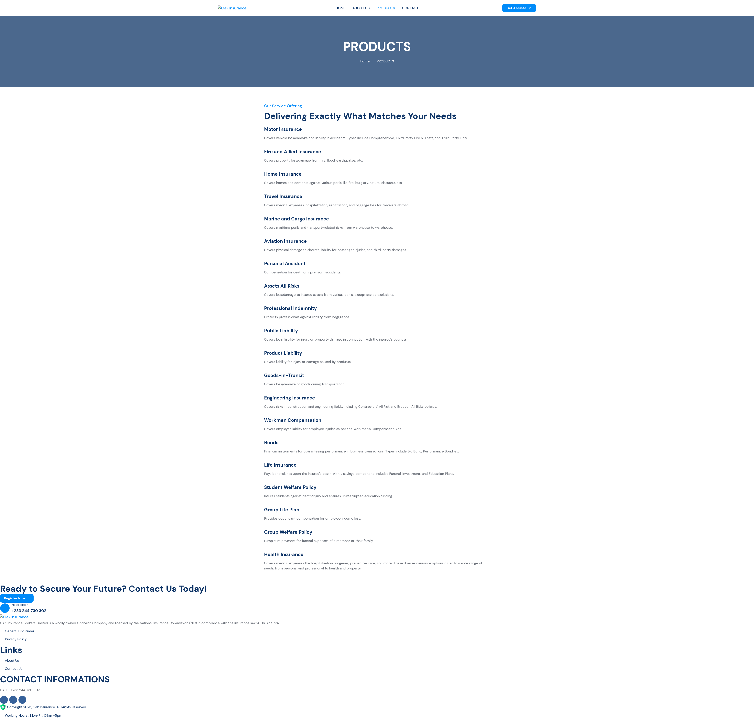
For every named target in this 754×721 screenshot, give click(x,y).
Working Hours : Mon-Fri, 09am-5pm (33, 715)
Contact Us (13, 668)
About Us (12, 660)
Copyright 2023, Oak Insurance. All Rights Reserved (46, 707)
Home (365, 61)
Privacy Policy (16, 639)
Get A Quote (516, 8)
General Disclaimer (19, 631)
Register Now (15, 598)
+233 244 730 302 (29, 610)
